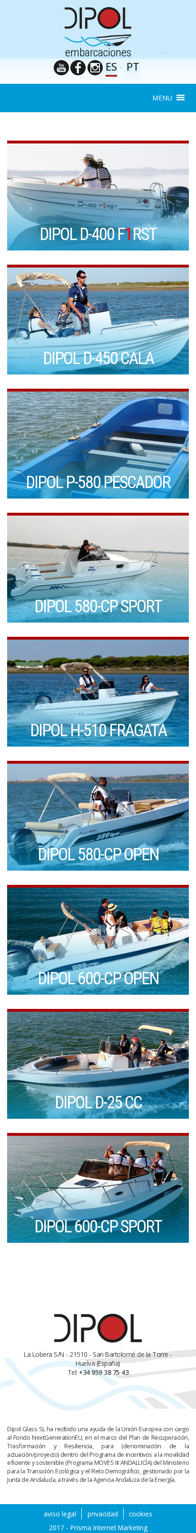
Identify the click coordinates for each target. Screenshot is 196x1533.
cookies (140, 1513)
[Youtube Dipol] (61, 67)
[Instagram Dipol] (95, 67)
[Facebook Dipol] (78, 67)
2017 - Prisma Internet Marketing (98, 1527)
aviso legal (60, 1513)
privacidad (103, 1513)
